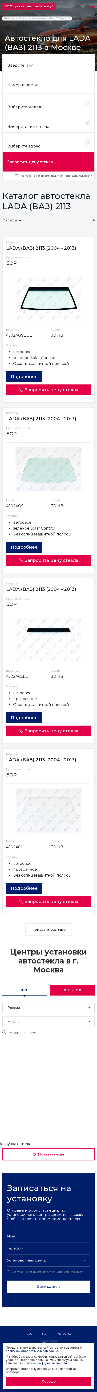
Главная (9, 18)
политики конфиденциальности (71, 175)
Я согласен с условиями (55, 175)
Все (24, 990)
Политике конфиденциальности (44, 1363)
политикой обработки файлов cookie (32, 1351)
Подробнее (24, 376)
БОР (45, 1333)
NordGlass (64, 1333)
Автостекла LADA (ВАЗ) (46, 18)
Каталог (23, 18)
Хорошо (49, 1381)
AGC (29, 1333)
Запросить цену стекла (30, 162)
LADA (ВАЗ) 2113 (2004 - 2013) (41, 248)
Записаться (48, 1286)
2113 (67, 18)
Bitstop (72, 990)
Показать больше (49, 929)
